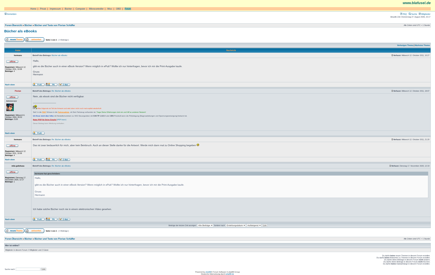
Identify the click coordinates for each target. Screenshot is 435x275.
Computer (80, 8)
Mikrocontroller (96, 8)
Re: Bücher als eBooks (61, 91)
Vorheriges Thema (405, 45)
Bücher (68, 8)
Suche (414, 14)
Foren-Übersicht (13, 25)
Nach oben (10, 85)
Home (33, 8)
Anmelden (11, 14)
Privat (43, 8)
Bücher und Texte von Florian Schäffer (54, 25)
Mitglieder (425, 14)
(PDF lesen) (49, 120)
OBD (118, 8)
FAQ (404, 14)
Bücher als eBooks (20, 31)
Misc (109, 8)
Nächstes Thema (422, 45)
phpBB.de (230, 274)
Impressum (55, 8)
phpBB (208, 272)
